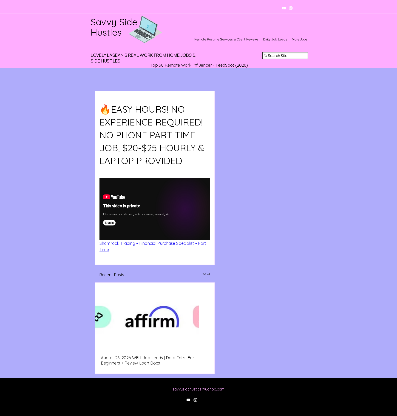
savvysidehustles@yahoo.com (198, 389)
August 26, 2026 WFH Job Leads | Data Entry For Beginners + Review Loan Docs (147, 360)
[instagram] (291, 8)
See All (205, 274)
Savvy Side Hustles (114, 27)
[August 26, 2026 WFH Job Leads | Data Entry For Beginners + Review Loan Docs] (154, 316)
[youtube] (284, 8)
